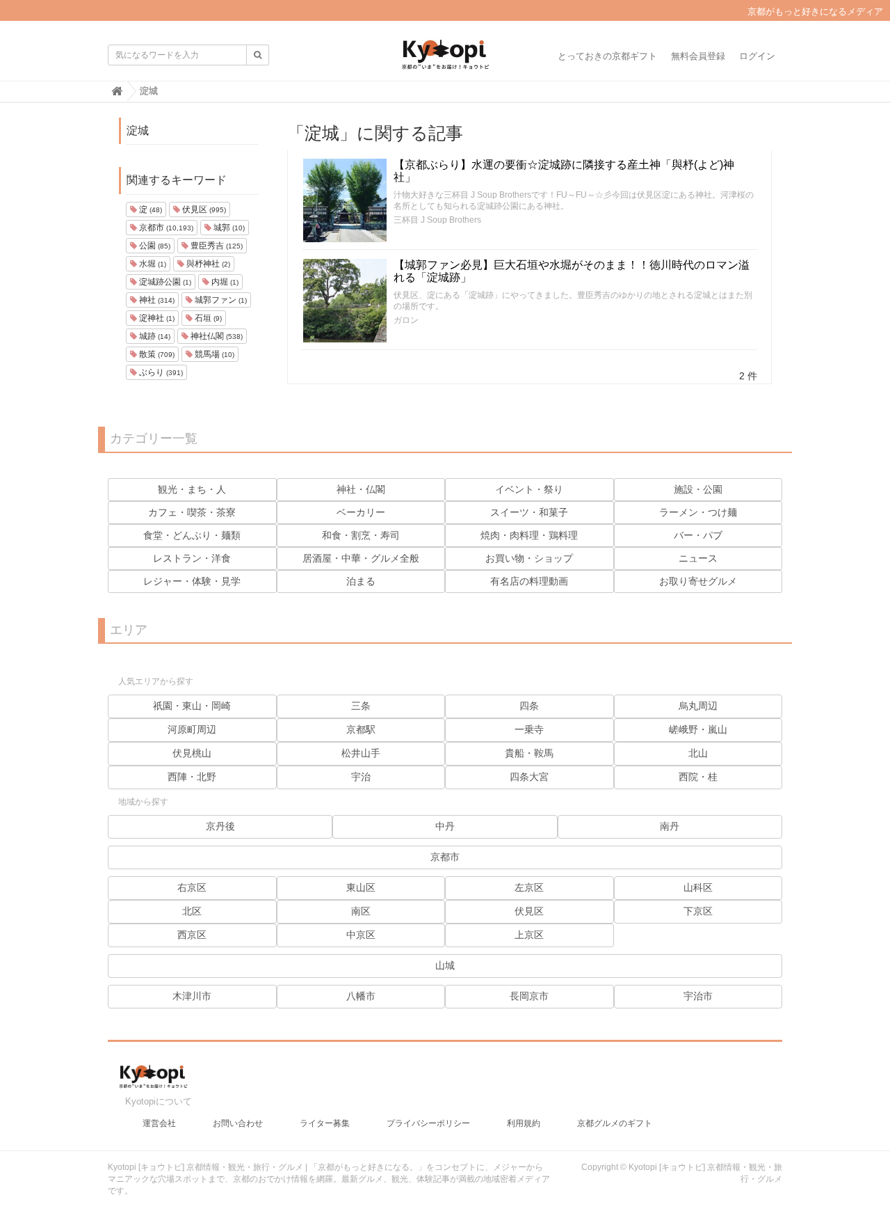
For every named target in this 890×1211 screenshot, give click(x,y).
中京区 (360, 934)
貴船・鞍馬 (529, 753)
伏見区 (203, 209)
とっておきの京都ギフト (607, 56)
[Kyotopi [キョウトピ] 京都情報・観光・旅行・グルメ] (445, 60)
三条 (361, 705)
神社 (156, 300)
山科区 (698, 887)
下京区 (698, 911)
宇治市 (698, 996)
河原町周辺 (192, 729)
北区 (192, 911)
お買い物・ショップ (529, 558)
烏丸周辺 (698, 705)
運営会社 (159, 1123)
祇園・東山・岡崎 (192, 705)
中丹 (445, 826)
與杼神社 (207, 264)
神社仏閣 (215, 336)
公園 (153, 246)
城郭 (228, 227)
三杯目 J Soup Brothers (437, 220)
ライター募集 (325, 1123)
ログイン (757, 56)
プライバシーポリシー (428, 1123)
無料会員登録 (698, 56)
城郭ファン (220, 300)
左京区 (529, 887)
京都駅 (360, 729)
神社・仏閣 (361, 489)
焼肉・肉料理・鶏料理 (529, 535)
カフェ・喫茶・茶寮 (192, 512)
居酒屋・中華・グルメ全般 (360, 558)
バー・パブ (698, 535)
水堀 (151, 264)
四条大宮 (529, 776)
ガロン (406, 320)
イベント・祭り (529, 489)
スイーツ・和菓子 (529, 512)
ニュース (698, 558)
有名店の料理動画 (529, 581)
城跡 (153, 336)
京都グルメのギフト (614, 1123)
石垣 (207, 318)
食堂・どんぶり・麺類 (192, 535)
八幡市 (360, 996)
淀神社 (156, 318)
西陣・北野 (192, 776)
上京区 (529, 934)
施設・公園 (698, 489)
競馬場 (213, 354)
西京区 (192, 934)
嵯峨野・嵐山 (698, 729)
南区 (361, 911)
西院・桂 (698, 776)
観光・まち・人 (192, 489)
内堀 (223, 282)
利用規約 (523, 1123)
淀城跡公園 (164, 282)
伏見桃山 (191, 753)
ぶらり (160, 372)
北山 (698, 753)
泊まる (360, 581)
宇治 (361, 776)
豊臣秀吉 (215, 246)
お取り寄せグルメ (698, 581)
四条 (529, 705)
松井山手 (360, 753)
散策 (156, 354)
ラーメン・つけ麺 (698, 512)
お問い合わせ (238, 1123)
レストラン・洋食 (192, 558)
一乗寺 (529, 729)
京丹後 (220, 826)
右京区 (192, 887)
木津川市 (191, 996)
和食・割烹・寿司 (361, 535)
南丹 (669, 826)
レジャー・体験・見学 (192, 581)
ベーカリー (361, 512)
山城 (445, 965)
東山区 (360, 887)
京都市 (165, 227)
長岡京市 (529, 996)
